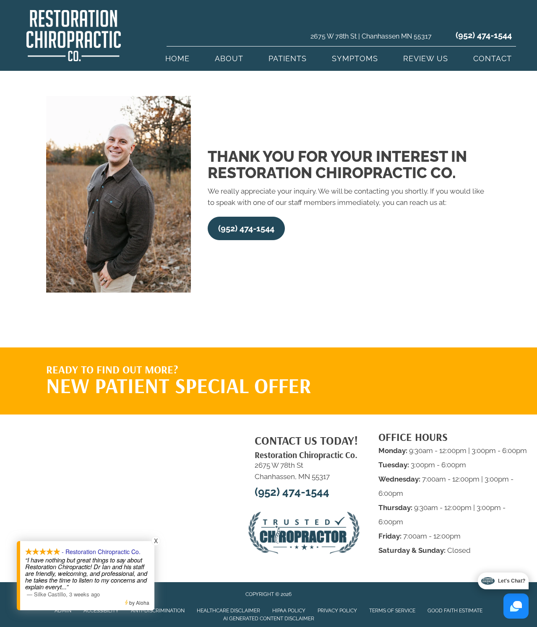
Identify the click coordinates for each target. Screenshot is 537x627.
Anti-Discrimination (158, 611)
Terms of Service (392, 611)
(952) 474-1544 (484, 35)
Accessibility (101, 611)
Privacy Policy (337, 611)
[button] (246, 228)
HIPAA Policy (288, 611)
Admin (63, 611)
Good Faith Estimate (455, 611)
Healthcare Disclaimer (228, 611)
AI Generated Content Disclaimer (268, 619)
